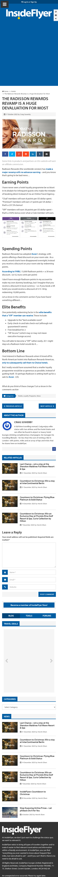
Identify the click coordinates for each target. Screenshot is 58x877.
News (39, 396)
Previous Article (13, 406)
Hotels (20, 396)
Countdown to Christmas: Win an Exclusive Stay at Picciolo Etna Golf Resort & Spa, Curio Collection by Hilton (36, 517)
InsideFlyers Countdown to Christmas (33, 793)
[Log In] (55, 18)
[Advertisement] (29, 55)
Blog (11, 615)
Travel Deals (11, 623)
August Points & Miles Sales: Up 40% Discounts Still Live (22, 681)
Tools (29, 615)
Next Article (46, 406)
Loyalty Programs (29, 396)
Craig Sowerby (23, 422)
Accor (34, 253)
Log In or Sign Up (30, 2)
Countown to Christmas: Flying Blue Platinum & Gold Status (37, 498)
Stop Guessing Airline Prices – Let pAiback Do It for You (36, 809)
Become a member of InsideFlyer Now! (29, 605)
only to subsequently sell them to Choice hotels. (25, 362)
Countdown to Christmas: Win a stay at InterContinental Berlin (37, 482)
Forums (47, 615)
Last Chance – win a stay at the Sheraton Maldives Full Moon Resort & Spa (37, 466)
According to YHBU (11, 271)
